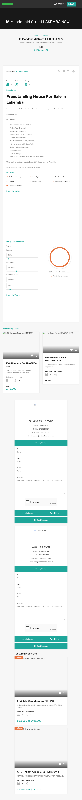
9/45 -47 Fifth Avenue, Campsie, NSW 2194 (38, 772)
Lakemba (45, 36)
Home (36, 36)
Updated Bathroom (62, 181)
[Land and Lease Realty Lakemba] (7, 4)
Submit (71, 4)
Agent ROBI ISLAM (41, 547)
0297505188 (43, 425)
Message (20, 477)
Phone (19, 468)
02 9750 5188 (44, 551)
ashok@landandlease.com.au (43, 436)
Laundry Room (37, 177)
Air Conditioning (15, 177)
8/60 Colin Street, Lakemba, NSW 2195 (35, 701)
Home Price (10, 262)
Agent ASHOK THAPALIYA (41, 421)
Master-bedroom (61, 177)
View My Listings (41, 443)
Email (18, 458)
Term (8, 246)
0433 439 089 (44, 555)
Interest (9, 250)
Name (18, 449)
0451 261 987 (44, 429)
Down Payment (12, 275)
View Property (21, 354)
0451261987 (61, 4)
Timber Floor (36, 181)
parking (11, 181)
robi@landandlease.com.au (43, 562)
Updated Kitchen (15, 186)
